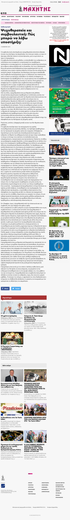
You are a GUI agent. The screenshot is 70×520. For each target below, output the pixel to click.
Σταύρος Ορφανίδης (37, 2)
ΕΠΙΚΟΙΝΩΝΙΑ (61, 22)
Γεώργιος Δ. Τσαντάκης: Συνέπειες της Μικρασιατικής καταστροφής (33, 318)
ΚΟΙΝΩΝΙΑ (40, 16)
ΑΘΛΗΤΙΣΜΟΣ (10, 16)
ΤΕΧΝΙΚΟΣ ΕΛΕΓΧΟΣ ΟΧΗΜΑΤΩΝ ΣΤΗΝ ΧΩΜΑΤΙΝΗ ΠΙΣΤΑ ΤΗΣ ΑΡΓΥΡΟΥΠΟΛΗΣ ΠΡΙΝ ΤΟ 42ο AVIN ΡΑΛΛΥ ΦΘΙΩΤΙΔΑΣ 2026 (34, 387)
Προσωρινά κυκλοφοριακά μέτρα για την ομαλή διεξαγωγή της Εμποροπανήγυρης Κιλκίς (11, 447)
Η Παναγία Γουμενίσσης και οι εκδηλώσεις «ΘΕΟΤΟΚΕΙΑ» (12, 348)
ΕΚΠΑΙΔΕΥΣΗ (55, 16)
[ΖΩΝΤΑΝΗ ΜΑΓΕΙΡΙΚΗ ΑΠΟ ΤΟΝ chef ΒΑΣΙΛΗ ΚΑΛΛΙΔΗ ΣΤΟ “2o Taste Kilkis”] (35, 409)
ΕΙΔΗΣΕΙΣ (62, 16)
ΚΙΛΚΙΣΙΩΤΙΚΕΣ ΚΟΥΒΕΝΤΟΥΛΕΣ (22, 22)
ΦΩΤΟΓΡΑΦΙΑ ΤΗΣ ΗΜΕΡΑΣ (37, 22)
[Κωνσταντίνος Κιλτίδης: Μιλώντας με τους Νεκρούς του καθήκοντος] (12, 375)
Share (6, 289)
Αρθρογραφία (5, 27)
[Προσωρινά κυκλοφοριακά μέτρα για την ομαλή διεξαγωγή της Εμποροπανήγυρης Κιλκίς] (12, 436)
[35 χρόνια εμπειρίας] (12, 307)
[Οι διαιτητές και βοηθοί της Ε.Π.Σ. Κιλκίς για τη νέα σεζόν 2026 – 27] (59, 222)
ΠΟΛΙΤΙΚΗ (18, 16)
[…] (18, 323)
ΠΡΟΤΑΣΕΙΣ (48, 22)
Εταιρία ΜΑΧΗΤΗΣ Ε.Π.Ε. (25, 2)
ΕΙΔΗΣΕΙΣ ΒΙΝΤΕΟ (9, 22)
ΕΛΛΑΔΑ (55, 22)
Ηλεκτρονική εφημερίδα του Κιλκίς (10, 2)
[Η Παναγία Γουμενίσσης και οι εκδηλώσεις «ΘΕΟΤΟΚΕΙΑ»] (12, 338)
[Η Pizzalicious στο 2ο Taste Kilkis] (12, 409)
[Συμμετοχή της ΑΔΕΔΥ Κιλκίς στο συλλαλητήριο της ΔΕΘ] (59, 201)
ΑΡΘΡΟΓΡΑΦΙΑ (5, 19)
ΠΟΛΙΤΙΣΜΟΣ (47, 16)
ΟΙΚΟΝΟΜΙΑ (25, 16)
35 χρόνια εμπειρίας (9, 316)
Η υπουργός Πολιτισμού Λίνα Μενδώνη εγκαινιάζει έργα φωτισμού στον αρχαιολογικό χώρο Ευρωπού (58, 187)
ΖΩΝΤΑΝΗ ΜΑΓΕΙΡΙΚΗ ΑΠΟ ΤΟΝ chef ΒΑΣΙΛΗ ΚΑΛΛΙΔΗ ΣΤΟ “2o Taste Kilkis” (35, 419)
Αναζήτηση (65, 2)
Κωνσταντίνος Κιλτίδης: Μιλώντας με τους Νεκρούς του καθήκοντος (11, 385)
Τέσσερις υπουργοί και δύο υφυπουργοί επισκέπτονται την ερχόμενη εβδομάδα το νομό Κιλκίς (59, 162)
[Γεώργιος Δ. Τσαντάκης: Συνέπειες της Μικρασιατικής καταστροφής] (35, 307)
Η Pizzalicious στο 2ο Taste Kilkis (11, 418)
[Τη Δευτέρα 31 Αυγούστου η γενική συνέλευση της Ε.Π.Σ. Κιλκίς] (59, 245)
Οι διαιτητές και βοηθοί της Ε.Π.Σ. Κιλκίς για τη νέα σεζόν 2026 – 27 (56, 233)
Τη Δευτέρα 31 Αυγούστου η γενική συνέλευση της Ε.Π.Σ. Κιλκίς (58, 256)
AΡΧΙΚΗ (3, 16)
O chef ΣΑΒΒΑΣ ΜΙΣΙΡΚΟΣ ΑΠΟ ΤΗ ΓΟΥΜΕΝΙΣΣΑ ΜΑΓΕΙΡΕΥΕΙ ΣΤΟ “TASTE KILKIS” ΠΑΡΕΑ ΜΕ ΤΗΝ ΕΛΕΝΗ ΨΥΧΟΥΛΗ (34, 447)
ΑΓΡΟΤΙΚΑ (33, 16)
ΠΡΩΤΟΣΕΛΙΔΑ (14, 19)
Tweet (17, 289)
